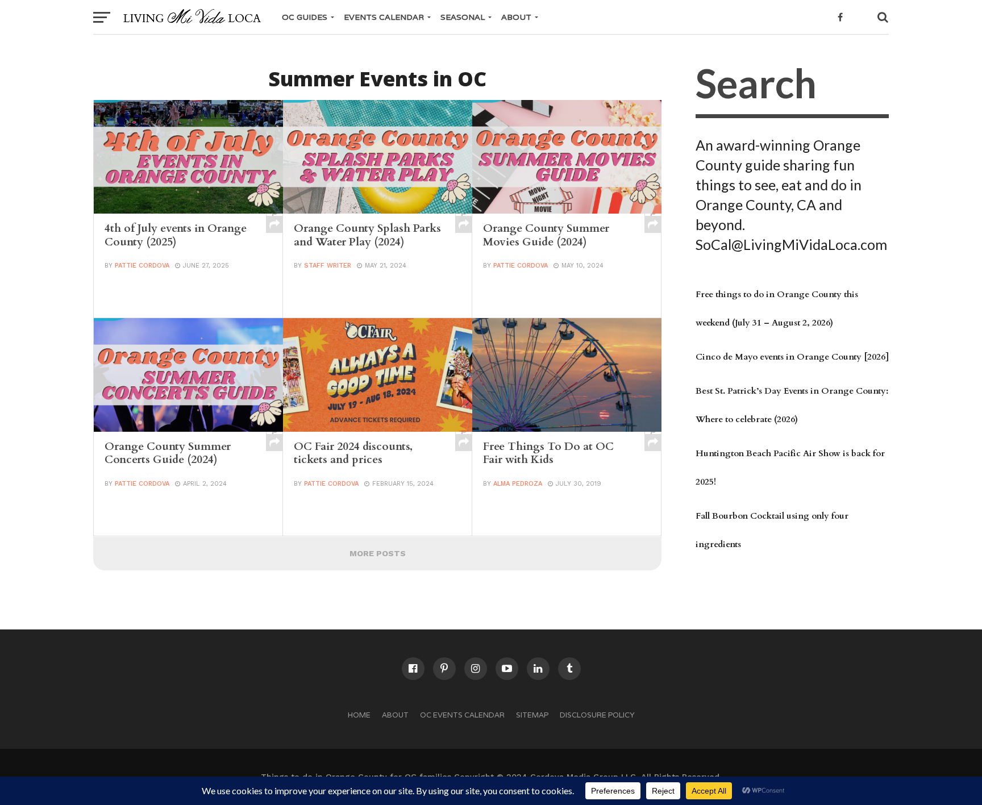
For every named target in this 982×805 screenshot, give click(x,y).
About (516, 17)
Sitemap (532, 715)
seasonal (462, 17)
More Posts (377, 553)
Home (359, 715)
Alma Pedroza (517, 483)
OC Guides (304, 17)
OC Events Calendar (462, 715)
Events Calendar (384, 17)
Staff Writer (327, 265)
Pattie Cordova (142, 265)
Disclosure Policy (597, 715)
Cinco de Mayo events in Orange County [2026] (792, 357)
